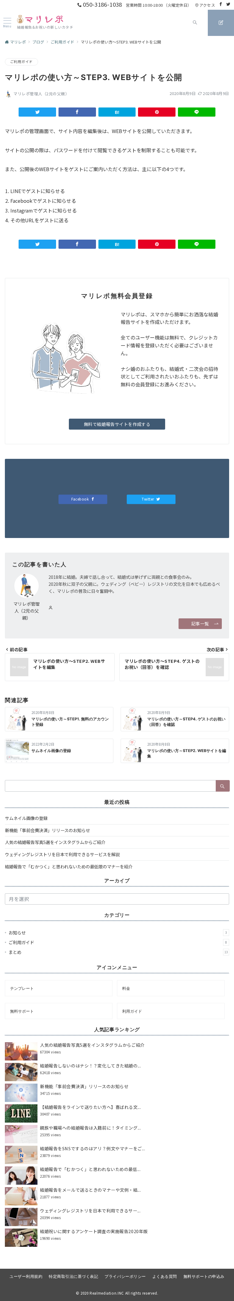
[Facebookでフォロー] (221, 4)
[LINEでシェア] (196, 112)
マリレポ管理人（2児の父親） (41, 94)
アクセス (207, 5)
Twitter (148, 499)
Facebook (80, 499)
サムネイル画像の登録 (26, 818)
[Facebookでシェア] (77, 112)
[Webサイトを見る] (50, 608)
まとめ (118, 952)
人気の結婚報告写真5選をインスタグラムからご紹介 (55, 842)
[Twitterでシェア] (37, 112)
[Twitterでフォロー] (228, 4)
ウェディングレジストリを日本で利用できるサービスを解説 (62, 854)
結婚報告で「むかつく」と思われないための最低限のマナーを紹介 (69, 866)
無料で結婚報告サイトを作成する (117, 424)
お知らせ (118, 933)
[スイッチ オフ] (195, 23)
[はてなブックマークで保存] (117, 112)
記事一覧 (200, 624)
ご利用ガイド (21, 61)
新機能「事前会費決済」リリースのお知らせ (47, 830)
